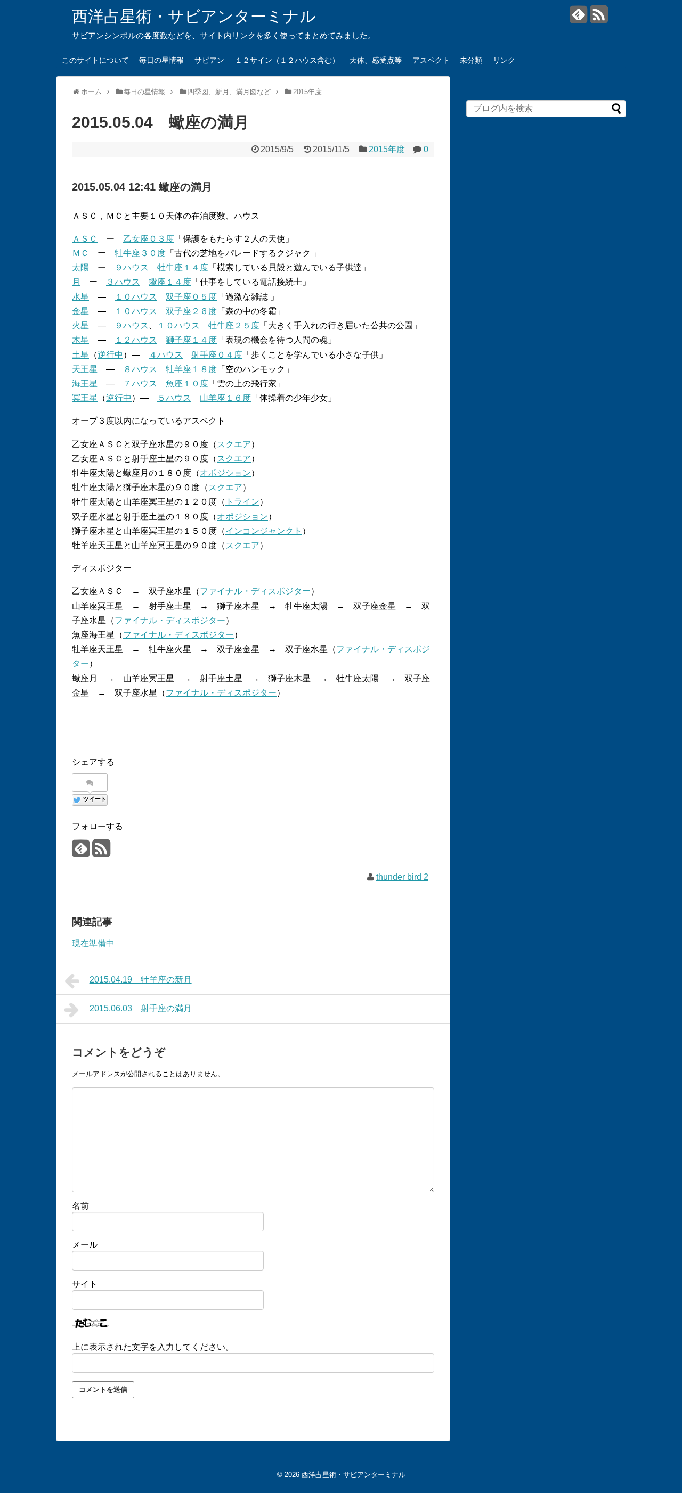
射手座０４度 (216, 354)
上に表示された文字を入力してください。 (153, 1346)
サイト (85, 1284)
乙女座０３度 (148, 238)
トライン (242, 501)
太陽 (80, 267)
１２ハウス (136, 339)
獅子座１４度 (191, 339)
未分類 (471, 60)
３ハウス (123, 281)
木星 (80, 339)
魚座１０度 (187, 383)
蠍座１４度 (170, 281)
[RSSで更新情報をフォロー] (598, 18)
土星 (80, 354)
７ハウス (140, 383)
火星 (80, 325)
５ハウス (174, 397)
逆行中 (110, 354)
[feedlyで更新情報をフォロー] (578, 18)
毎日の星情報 (161, 60)
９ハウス (132, 267)
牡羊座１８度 (191, 369)
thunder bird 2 (402, 876)
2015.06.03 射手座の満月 (141, 1008)
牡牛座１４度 (182, 267)
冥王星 (85, 397)
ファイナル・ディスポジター (255, 591)
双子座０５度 (191, 296)
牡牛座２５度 (233, 325)
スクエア (234, 444)
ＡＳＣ (85, 238)
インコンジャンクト (263, 530)
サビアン (209, 60)
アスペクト (431, 60)
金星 (80, 311)
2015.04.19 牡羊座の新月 (141, 979)
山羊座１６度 (225, 397)
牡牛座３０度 (140, 253)
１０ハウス (136, 296)
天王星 (85, 369)
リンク (504, 60)
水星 (80, 296)
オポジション (225, 472)
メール (85, 1244)
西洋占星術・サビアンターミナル (194, 16)
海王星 (85, 383)
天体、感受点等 (376, 60)
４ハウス (166, 354)
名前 (80, 1205)
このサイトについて (95, 60)
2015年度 (387, 149)
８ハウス (140, 369)
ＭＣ (80, 253)
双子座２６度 (191, 311)
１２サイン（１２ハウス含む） (287, 60)
